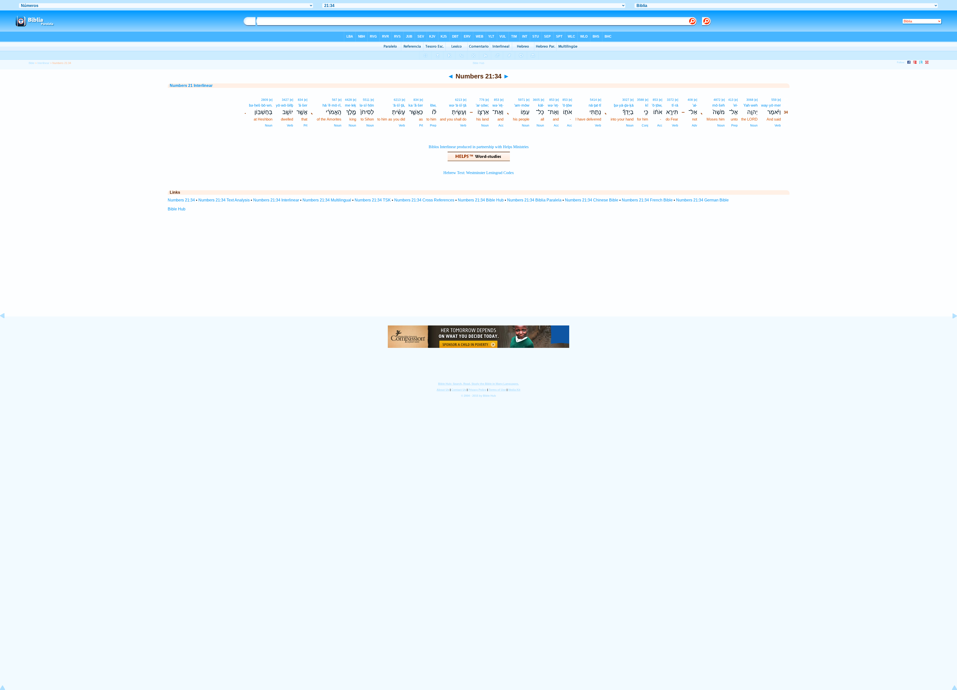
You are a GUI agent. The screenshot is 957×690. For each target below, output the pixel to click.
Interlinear (43, 63)
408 (690, 100)
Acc (659, 125)
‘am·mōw (521, 105)
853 (655, 100)
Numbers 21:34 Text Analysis (224, 200)
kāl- (541, 105)
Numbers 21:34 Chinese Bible (591, 200)
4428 (348, 100)
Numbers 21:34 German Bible (702, 200)
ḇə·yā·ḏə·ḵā (624, 105)
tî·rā (675, 105)
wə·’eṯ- (553, 105)
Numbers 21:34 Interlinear (276, 200)
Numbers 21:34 (181, 200)
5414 (593, 100)
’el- (735, 105)
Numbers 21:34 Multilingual (327, 200)
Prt (421, 125)
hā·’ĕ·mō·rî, (331, 105)
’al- (694, 105)
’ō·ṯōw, (657, 105)
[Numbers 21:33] (6, 327)
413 (730, 100)
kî (646, 105)
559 (774, 100)
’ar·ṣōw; (482, 105)
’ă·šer (302, 105)
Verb (778, 125)
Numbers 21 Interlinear (191, 85)
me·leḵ (350, 105)
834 (416, 100)
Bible (31, 63)
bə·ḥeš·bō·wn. (260, 105)
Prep (734, 125)
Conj (645, 125)
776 (481, 100)
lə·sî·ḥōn (367, 105)
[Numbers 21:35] (951, 327)
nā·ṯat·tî (595, 105)
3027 (625, 100)
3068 (749, 100)
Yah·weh (750, 105)
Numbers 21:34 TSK (373, 200)
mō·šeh (718, 105)
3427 (285, 100)
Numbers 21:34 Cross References (424, 200)
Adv (694, 125)
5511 (366, 100)
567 (334, 100)
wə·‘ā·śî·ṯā (457, 105)
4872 (717, 100)
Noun (754, 125)
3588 (640, 100)
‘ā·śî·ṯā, (399, 105)
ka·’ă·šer (415, 105)
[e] (779, 100)
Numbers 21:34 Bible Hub (481, 200)
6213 (458, 100)
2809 (264, 100)
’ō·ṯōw (567, 105)
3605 (536, 100)
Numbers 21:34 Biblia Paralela (534, 200)
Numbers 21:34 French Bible (647, 200)
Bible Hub (176, 209)
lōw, (433, 105)
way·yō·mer (771, 105)
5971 (521, 100)
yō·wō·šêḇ (284, 105)
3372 (670, 100)
